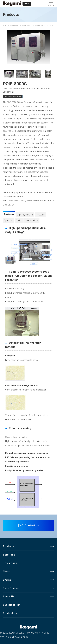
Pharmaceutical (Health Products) (35, 25)
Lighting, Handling (25, 215)
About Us (9, 596)
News (6, 571)
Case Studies (11, 588)
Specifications (31, 220)
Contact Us (32, 525)
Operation (8, 220)
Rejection (40, 215)
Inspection (14, 25)
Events (7, 579)
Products (8, 546)
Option (19, 220)
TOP (4, 25)
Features (9, 214)
